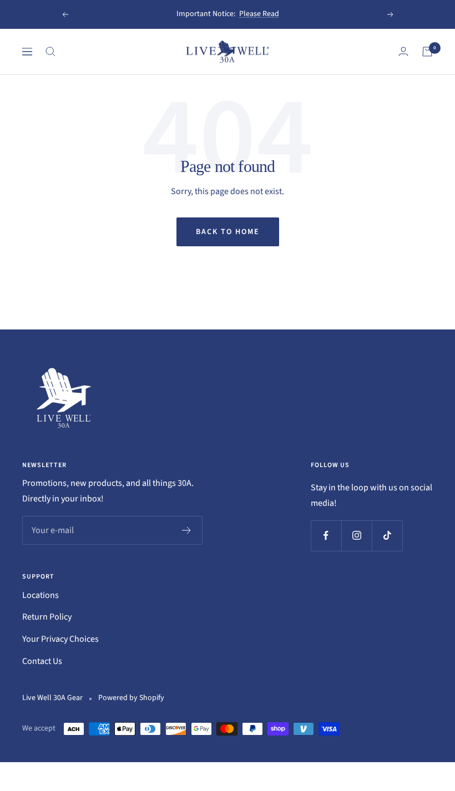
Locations (40, 595)
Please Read (259, 13)
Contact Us (42, 661)
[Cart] (427, 52)
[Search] (50, 52)
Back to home (228, 231)
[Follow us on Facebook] (326, 535)
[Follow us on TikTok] (387, 535)
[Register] (186, 530)
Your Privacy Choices (60, 639)
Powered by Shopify (131, 697)
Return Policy (47, 617)
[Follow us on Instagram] (356, 535)
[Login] (403, 51)
